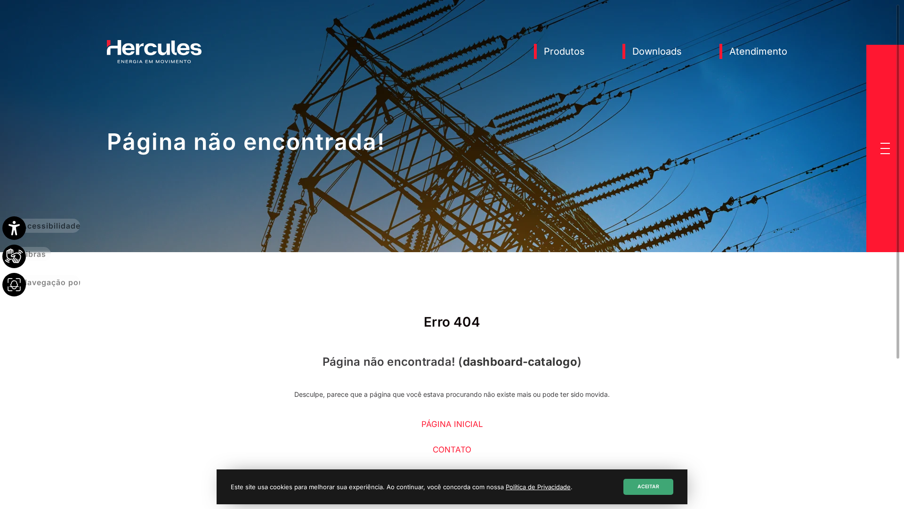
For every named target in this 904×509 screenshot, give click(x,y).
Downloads (657, 51)
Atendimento (758, 51)
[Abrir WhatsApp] (880, 485)
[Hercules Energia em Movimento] (154, 61)
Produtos (564, 51)
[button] (885, 148)
